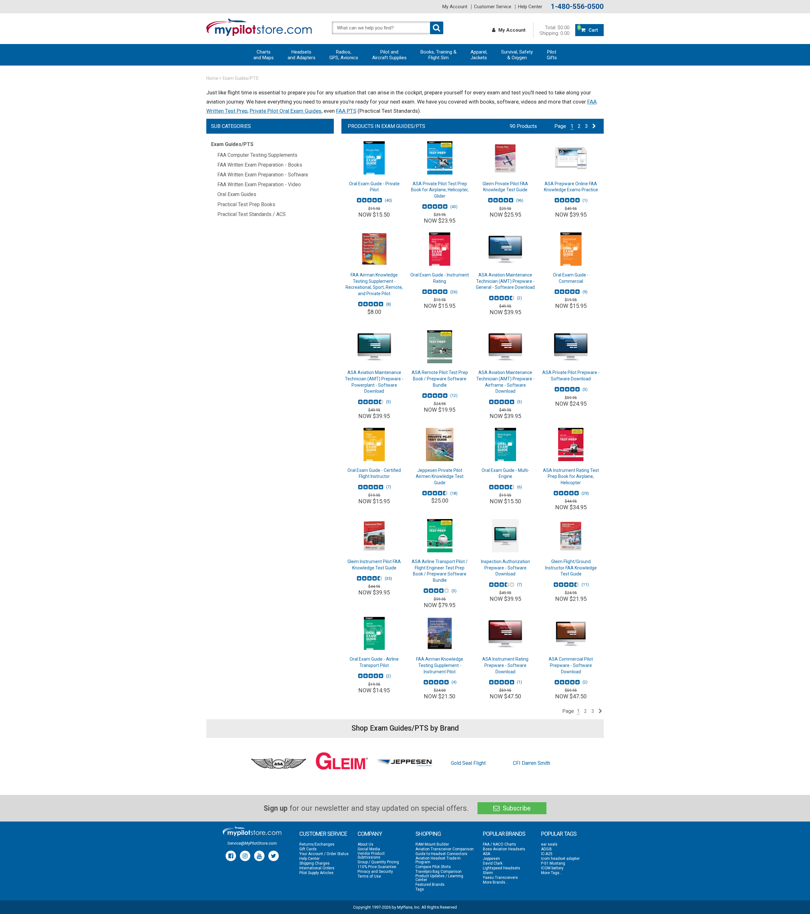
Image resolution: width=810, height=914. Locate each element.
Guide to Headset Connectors (441, 854)
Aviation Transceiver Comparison (444, 849)
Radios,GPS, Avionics (343, 54)
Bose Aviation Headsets (504, 849)
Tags (419, 889)
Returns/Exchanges (316, 844)
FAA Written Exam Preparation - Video (259, 184)
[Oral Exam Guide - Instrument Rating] (439, 249)
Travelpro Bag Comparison (438, 871)
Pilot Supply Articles (316, 873)
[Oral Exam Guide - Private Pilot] (374, 158)
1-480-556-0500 (577, 6)
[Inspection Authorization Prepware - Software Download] (505, 535)
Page (560, 126)
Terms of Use (369, 876)
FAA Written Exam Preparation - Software (262, 175)
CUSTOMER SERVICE (323, 833)
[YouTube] (259, 856)
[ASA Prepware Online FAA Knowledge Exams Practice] (571, 158)
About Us (365, 844)
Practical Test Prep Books (246, 204)
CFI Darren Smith (531, 763)
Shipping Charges (314, 863)
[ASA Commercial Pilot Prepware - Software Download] (571, 633)
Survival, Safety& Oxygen (517, 54)
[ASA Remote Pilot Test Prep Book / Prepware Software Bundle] (439, 347)
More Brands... (495, 882)
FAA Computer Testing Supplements (257, 155)
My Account (454, 6)
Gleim (488, 873)
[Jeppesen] (405, 763)
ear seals (549, 844)
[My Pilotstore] (252, 831)
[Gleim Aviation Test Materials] (342, 763)
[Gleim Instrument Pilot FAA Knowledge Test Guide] (374, 535)
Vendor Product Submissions (371, 855)
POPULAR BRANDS (504, 833)
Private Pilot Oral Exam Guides (285, 111)
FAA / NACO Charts (499, 844)
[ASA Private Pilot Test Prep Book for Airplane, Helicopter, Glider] (439, 158)
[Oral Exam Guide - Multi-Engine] (505, 444)
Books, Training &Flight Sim (439, 54)
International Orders (316, 868)
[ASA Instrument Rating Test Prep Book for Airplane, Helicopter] (571, 444)
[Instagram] (245, 856)
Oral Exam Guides (236, 194)
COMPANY (370, 833)
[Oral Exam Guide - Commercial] (571, 249)
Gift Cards (308, 849)
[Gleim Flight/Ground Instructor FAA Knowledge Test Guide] (571, 535)
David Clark (492, 863)
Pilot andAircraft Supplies (389, 54)
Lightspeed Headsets (501, 868)
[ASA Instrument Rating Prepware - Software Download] (505, 633)
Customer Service (492, 6)
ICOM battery (552, 868)
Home (212, 78)
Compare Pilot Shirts (433, 867)
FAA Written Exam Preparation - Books (259, 165)
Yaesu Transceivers (500, 877)
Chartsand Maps (263, 54)
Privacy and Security (375, 871)
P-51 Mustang (553, 863)
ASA (486, 854)
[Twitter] (273, 856)
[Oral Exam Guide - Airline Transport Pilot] (374, 633)
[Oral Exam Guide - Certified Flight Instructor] (374, 444)
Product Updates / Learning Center (439, 878)
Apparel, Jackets (478, 54)
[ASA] (278, 763)
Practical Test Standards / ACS (251, 214)
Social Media (369, 849)
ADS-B (546, 849)
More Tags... (551, 873)
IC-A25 (546, 854)
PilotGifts (552, 54)
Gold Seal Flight (468, 763)
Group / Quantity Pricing (378, 862)
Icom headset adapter (560, 858)
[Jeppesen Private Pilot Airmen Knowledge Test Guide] (439, 444)
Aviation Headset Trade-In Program (438, 860)
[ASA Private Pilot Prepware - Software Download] (571, 347)
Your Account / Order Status (324, 854)
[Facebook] (231, 856)
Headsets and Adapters (301, 54)
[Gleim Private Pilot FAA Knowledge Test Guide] (505, 158)
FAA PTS (346, 111)
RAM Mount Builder (432, 844)
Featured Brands (430, 884)
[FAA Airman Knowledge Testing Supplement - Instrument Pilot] (439, 633)
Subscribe (516, 808)
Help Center (530, 6)
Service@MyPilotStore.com (252, 843)
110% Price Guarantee (377, 867)
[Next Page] (594, 126)
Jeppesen (491, 858)
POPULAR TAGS (558, 833)
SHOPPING (428, 833)
